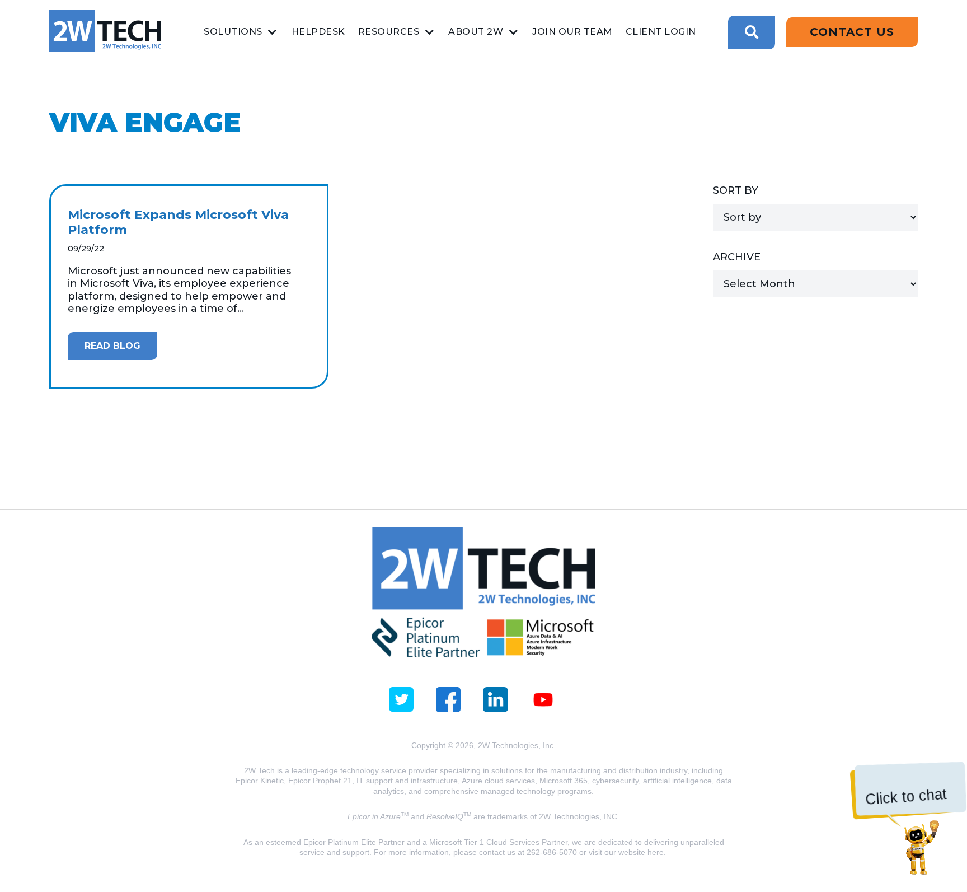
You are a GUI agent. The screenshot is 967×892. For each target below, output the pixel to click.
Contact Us (852, 32)
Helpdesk (318, 31)
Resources (389, 31)
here (655, 852)
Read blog (112, 345)
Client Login (661, 31)
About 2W (475, 31)
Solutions (233, 31)
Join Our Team (572, 31)
